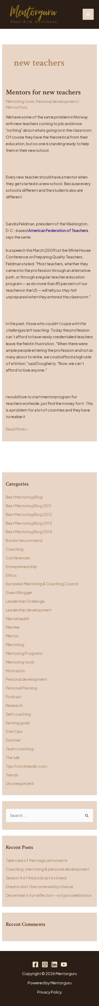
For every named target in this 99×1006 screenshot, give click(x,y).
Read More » (17, 428)
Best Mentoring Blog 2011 (28, 505)
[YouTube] (64, 964)
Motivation (15, 670)
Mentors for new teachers (43, 92)
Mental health (17, 618)
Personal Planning (21, 687)
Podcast (13, 696)
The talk (13, 757)
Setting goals (18, 722)
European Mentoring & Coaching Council (42, 583)
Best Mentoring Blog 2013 (29, 523)
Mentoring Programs (24, 653)
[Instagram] (45, 964)
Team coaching (20, 748)
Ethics (11, 575)
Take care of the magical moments (37, 860)
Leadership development (28, 609)
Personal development (56, 101)
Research (14, 705)
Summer (13, 740)
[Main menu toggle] (88, 14)
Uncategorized (20, 783)
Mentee (13, 627)
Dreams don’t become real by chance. (40, 886)
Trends (12, 774)
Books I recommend (24, 540)
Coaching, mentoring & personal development (47, 869)
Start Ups (14, 731)
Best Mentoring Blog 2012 (29, 514)
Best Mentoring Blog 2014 (29, 531)
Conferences (18, 557)
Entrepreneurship (21, 566)
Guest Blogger (19, 592)
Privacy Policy (49, 992)
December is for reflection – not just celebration (49, 895)
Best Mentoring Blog (24, 497)
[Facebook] (35, 964)
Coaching (14, 549)
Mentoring (15, 644)
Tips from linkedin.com (26, 766)
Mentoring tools (20, 101)
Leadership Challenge (25, 601)
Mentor (12, 635)
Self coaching (18, 714)
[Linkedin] (54, 964)
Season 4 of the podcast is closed (36, 877)
